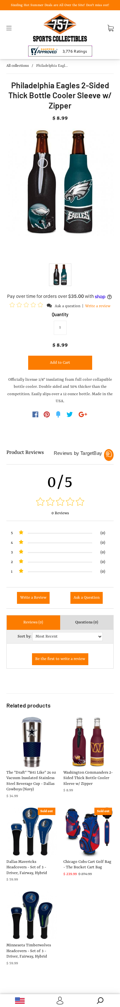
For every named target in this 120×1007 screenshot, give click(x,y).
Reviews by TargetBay (78, 453)
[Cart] (111, 28)
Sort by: (24, 636)
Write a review (97, 306)
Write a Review (33, 597)
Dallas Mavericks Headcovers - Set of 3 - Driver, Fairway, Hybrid (26, 867)
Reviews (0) (33, 622)
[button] (27, 305)
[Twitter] (70, 414)
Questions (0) (86, 622)
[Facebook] (35, 414)
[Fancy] (58, 414)
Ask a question (67, 306)
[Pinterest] (46, 414)
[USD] (20, 1000)
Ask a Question (87, 597)
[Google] (83, 414)
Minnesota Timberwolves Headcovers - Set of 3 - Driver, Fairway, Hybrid (28, 951)
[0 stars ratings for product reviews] (60, 503)
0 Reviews (60, 513)
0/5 (60, 482)
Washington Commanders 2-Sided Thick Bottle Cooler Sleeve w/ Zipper (88, 778)
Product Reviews (25, 453)
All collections (17, 66)
